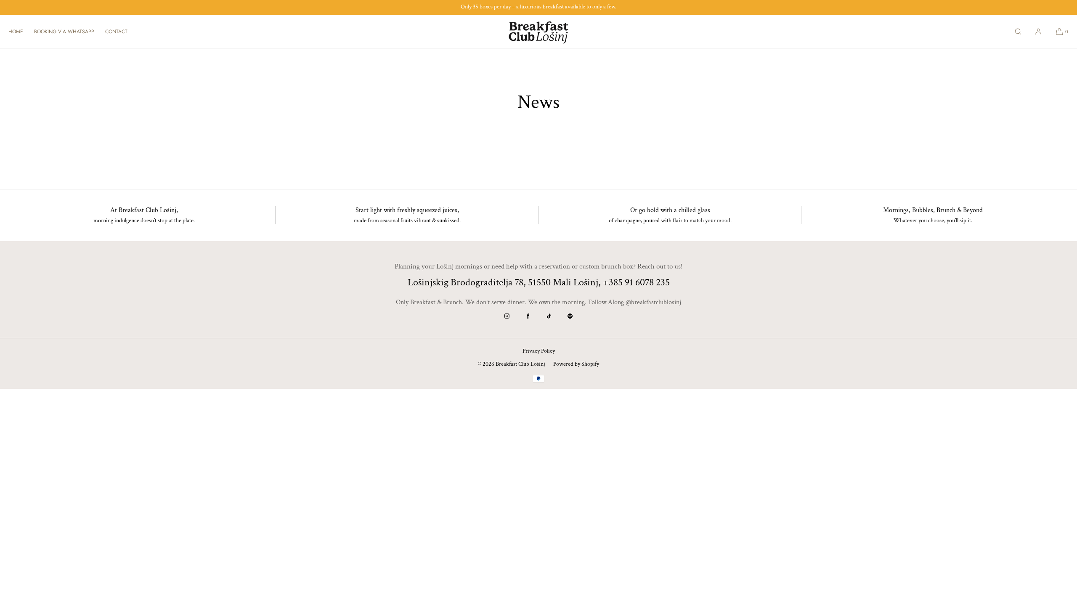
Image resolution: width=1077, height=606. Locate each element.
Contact (116, 31)
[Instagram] (507, 316)
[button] (1018, 31)
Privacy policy (539, 351)
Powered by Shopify (576, 364)
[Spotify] (570, 316)
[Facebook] (528, 316)
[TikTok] (549, 316)
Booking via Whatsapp (64, 31)
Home (15, 31)
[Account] (1038, 31)
